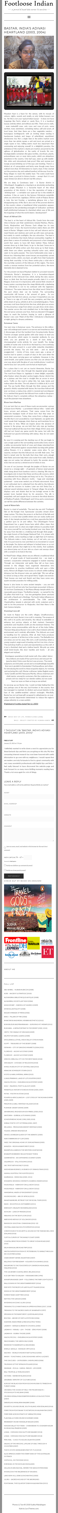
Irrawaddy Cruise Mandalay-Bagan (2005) (21, 1422)
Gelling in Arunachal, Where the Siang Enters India (26, 1468)
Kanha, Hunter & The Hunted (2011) (19, 1173)
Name (6, 793)
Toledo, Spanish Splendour (15, 1131)
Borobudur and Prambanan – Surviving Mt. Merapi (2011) (28, 1024)
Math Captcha (9, 857)
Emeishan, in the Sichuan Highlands (19, 1464)
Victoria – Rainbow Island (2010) (17, 1376)
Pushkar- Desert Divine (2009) (16, 1108)
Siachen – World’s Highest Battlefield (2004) (23, 1353)
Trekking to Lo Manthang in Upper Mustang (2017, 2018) (27, 1306)
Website (7, 815)
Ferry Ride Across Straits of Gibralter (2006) (22, 1414)
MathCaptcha (13, 861)
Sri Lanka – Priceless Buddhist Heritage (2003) (23, 1127)
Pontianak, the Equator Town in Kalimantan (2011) (26, 1483)
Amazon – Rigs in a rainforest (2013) (19, 1146)
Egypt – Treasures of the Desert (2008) (20, 1043)
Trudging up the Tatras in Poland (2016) (21, 1364)
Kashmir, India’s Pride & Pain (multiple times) (22, 1322)
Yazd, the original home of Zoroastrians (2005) (24, 1142)
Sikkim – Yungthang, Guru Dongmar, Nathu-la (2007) (26, 1356)
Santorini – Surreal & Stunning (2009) (20, 1115)
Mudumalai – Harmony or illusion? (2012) (21, 1185)
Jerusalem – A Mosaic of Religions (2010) (21, 1063)
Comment (8, 826)
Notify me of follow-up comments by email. (19, 865)
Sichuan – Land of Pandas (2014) (17, 1212)
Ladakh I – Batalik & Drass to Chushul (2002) (22, 1326)
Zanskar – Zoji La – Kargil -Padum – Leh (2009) (22, 1368)
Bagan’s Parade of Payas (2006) (17, 1013)
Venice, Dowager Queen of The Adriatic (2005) (23, 1135)
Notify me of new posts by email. (16, 870)
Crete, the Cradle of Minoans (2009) (19, 1032)
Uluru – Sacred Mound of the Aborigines (21, 1479)
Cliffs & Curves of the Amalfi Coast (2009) (22, 1237)
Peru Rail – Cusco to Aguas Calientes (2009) (22, 1440)
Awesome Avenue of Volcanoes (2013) (20, 1219)
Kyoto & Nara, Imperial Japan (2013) (18, 1074)
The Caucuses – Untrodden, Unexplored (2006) (23, 1360)
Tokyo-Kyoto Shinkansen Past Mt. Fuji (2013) (22, 1450)
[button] (22, 100)
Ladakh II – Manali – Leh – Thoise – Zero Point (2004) (25, 1330)
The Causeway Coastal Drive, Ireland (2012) (22, 1272)
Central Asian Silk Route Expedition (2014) (22, 1227)
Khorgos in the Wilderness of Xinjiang (20, 1472)
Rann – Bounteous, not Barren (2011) (20, 1204)
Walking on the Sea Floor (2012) (17, 1216)
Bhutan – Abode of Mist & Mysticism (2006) (21, 1318)
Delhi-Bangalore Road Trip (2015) (18, 1248)
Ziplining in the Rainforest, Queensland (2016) (23, 1314)
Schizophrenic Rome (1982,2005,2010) (19, 1119)
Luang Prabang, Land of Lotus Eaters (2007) (22, 1078)
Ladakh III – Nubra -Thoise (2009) (17, 1333)
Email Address (10, 804)
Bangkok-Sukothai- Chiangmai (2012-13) (21, 1223)
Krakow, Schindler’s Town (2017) (18, 1070)
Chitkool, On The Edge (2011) (16, 1460)
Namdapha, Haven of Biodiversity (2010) (21, 1192)
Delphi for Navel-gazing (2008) (17, 1036)
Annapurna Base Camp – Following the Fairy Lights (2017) (28, 1279)
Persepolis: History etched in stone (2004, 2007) (23, 1090)
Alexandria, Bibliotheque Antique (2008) (21, 997)
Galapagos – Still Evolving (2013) (18, 1162)
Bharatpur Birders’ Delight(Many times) (21, 1154)
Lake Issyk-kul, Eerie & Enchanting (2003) (21, 1476)
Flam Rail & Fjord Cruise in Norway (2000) (21, 1418)
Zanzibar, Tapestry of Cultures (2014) (20, 1380)
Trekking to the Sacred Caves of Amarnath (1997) (25, 1310)
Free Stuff (8, 740)
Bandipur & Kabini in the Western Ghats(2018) (23, 1150)
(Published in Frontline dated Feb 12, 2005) (21, 704)
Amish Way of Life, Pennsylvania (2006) (25, 717)
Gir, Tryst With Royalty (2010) (16, 1165)
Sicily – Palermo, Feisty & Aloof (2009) (19, 1086)
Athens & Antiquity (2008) (14, 1009)
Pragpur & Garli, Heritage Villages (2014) (21, 1104)
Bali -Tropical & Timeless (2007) (17, 1372)
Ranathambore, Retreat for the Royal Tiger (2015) (25, 1200)
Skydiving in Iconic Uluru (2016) (17, 1303)
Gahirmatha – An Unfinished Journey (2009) (22, 1158)
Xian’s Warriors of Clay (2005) (16, 1139)
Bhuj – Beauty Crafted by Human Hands (32, 720)
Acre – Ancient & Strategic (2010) (18, 993)
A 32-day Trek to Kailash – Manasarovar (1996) (23, 1276)
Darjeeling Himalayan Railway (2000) (19, 1402)
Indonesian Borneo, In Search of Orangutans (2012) (26, 1169)
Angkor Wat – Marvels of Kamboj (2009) (21, 1005)
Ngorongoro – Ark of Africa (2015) (19, 1196)
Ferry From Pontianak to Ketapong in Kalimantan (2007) (28, 1410)
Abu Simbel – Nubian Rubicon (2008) (19, 990)
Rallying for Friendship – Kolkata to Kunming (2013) (26, 1262)
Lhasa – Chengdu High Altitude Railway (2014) (23, 1432)
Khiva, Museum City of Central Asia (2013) (21, 1067)
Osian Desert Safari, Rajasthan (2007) (19, 1258)
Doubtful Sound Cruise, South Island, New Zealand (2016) (28, 1406)
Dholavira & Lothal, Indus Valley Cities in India (23, 1040)
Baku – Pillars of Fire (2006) (15, 1017)
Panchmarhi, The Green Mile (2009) (18, 1341)
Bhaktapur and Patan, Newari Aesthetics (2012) (24, 1020)
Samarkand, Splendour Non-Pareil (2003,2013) (23, 1112)
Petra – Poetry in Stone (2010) (16, 1094)
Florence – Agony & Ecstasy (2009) (18, 1051)
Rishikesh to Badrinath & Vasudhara (19, 1345)
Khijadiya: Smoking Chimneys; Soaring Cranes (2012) (26, 1181)
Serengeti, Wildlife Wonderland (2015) (20, 1208)
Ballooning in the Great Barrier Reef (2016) (22, 1283)
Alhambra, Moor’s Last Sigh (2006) (18, 1001)
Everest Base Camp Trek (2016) (16, 1295)
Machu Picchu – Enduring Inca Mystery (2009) (23, 1082)
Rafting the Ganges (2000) (15, 1299)
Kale (20, 1508)
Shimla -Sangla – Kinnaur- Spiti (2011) (19, 1349)
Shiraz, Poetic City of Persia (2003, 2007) (20, 1123)
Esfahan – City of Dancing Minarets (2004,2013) (24, 1047)
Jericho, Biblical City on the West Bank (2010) (23, 1059)
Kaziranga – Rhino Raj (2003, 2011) (18, 1177)
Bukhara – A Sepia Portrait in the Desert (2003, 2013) (25, 1028)
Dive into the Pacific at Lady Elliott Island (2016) (24, 1287)
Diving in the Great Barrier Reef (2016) (20, 1291)
